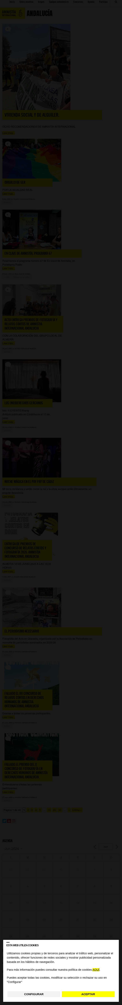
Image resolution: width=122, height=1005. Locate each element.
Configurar (34, 994)
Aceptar (88, 994)
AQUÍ (95, 969)
